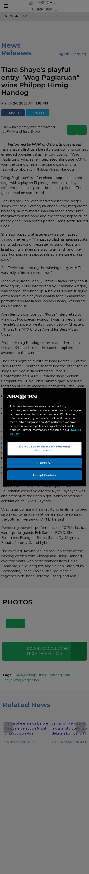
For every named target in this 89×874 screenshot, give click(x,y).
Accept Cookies (44, 475)
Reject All (44, 462)
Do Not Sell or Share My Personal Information (44, 448)
